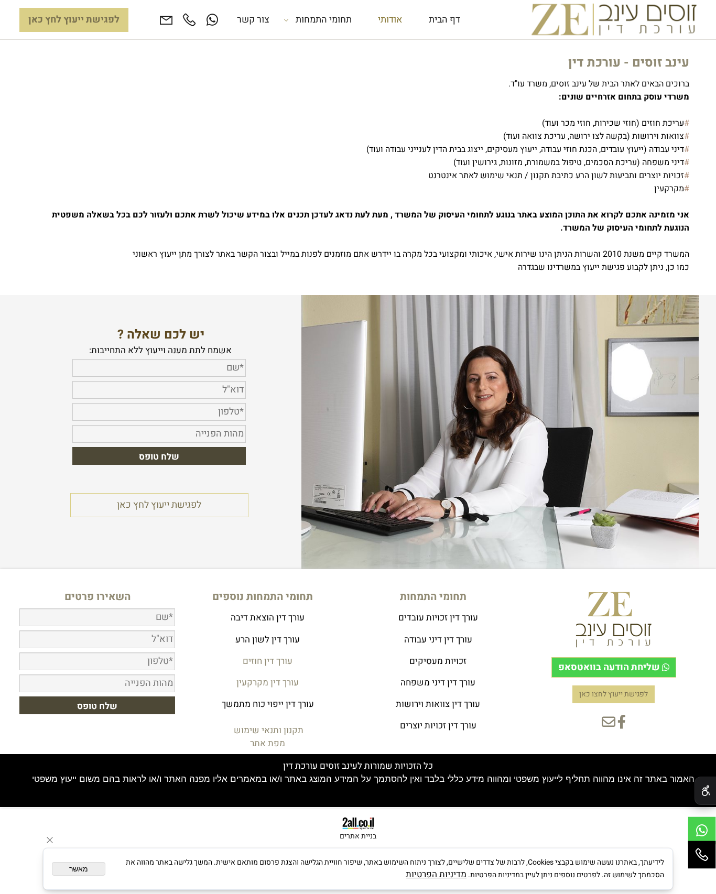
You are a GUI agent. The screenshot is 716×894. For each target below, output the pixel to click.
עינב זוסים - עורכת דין (628, 62)
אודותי (390, 20)
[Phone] (189, 20)
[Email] (166, 20)
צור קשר (253, 20)
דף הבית (444, 20)
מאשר (78, 869)
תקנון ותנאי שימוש (267, 730)
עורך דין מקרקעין (267, 682)
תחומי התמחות (324, 20)
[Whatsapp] (212, 20)
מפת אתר (267, 743)
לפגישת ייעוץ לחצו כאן (613, 694)
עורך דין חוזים (267, 661)
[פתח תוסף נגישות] (705, 791)
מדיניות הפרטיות (436, 874)
